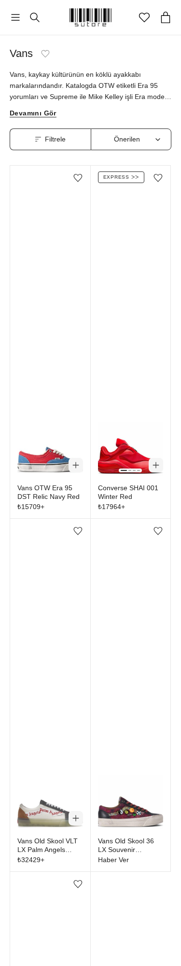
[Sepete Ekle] (76, 465)
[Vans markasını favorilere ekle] (45, 53)
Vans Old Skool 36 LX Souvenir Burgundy (126, 846)
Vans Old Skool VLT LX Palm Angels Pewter (47, 846)
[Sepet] (165, 17)
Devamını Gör (33, 113)
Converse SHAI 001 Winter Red (128, 492)
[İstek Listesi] (144, 17)
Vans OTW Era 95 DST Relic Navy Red (48, 492)
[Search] (35, 17)
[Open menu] (15, 17)
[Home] (91, 17)
